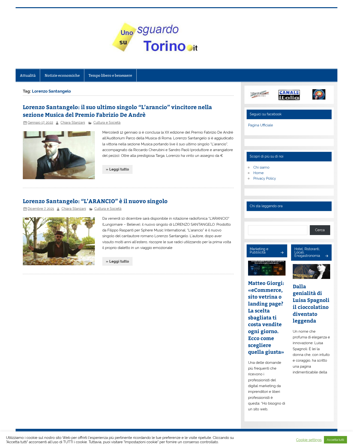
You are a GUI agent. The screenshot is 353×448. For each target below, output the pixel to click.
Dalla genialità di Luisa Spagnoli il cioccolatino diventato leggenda (311, 303)
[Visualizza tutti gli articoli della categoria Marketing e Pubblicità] (282, 253)
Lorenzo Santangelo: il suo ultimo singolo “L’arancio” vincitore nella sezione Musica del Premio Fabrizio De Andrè (117, 110)
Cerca (320, 230)
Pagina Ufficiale (260, 125)
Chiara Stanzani (73, 122)
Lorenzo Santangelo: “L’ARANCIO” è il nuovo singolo (95, 201)
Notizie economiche (62, 75)
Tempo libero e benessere (110, 75)
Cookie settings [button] (309, 440)
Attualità (28, 75)
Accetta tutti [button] (335, 440)
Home (258, 173)
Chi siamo (261, 167)
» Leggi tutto (117, 169)
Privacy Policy (264, 178)
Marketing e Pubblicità (259, 250)
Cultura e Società (107, 122)
